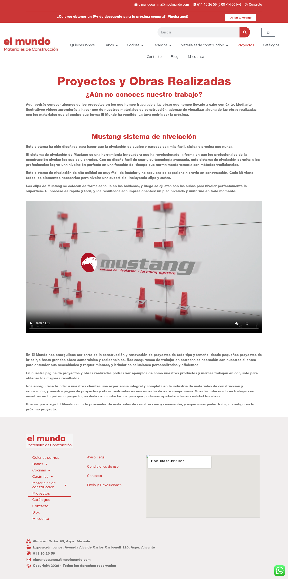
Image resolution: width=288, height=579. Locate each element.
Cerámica (159, 45)
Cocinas (133, 45)
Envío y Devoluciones (104, 485)
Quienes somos (82, 45)
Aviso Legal (96, 457)
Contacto (154, 57)
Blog (174, 57)
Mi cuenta (196, 57)
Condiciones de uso (103, 466)
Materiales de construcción (202, 45)
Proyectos (245, 45)
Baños (109, 45)
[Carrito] (268, 32)
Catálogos (271, 45)
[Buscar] (245, 32)
